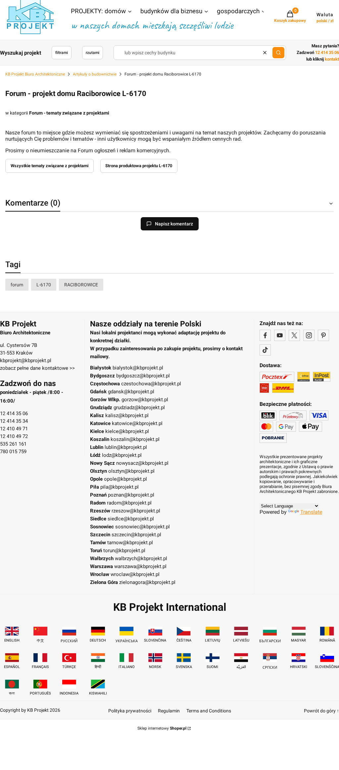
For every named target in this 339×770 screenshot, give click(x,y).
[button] (101, 12)
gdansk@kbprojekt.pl (131, 392)
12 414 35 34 (14, 421)
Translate (311, 512)
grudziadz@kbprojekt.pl (139, 407)
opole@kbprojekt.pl (125, 479)
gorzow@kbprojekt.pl (144, 400)
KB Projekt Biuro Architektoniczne (35, 74)
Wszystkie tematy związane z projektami (49, 165)
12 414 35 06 (14, 413)
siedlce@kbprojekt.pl (131, 519)
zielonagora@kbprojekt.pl (147, 582)
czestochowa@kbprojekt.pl (151, 384)
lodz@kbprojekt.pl (122, 455)
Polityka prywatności (129, 710)
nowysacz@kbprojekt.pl (142, 463)
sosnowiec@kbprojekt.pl (142, 527)
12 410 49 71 (14, 429)
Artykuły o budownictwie (95, 74)
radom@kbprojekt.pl (129, 503)
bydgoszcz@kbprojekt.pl (143, 376)
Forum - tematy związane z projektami (69, 113)
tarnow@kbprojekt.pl (130, 543)
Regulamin (169, 710)
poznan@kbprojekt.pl (131, 495)
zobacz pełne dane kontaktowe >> (37, 368)
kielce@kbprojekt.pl (127, 431)
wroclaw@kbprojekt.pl (135, 574)
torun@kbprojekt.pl (124, 550)
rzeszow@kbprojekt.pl (136, 511)
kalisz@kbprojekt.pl (127, 415)
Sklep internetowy (161, 728)
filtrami (61, 52)
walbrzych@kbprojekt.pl (141, 558)
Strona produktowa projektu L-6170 (138, 165)
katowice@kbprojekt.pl (137, 423)
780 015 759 (13, 452)
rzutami (92, 52)
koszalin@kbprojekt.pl (135, 439)
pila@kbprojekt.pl (119, 487)
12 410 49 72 (14, 436)
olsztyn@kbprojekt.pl (131, 471)
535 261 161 (13, 444)
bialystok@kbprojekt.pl (138, 368)
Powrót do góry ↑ (321, 710)
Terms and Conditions (208, 710)
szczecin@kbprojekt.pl (136, 535)
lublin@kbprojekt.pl (126, 447)
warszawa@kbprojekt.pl (140, 566)
